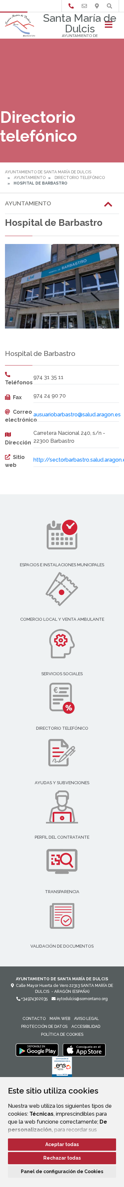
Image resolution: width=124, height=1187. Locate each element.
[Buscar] (109, 6)
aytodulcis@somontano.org (82, 998)
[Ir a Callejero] (97, 6)
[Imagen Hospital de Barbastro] (62, 286)
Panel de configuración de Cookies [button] (62, 1171)
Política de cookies (62, 1034)
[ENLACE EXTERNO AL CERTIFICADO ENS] (62, 1068)
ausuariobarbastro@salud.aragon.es (77, 414)
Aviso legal (86, 1018)
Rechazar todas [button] (62, 1158)
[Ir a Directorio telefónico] (71, 6)
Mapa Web (60, 1018)
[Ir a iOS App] (84, 1049)
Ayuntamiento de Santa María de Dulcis (48, 172)
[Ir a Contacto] (84, 6)
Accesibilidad (85, 1026)
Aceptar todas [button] (62, 1144)
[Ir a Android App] (37, 1049)
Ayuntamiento (30, 177)
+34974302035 (34, 998)
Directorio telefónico (80, 177)
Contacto (34, 1018)
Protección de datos (44, 1026)
